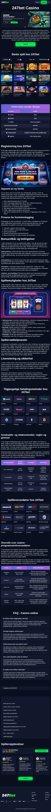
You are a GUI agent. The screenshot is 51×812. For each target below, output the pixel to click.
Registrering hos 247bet (9, 710)
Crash (30, 59)
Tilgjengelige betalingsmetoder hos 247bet (14, 726)
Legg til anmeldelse (41, 750)
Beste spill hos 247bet (9, 703)
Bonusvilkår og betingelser (10, 713)
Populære (5, 59)
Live (18, 59)
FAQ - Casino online (8, 733)
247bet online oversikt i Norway (11, 707)
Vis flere (26, 778)
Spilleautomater (43, 59)
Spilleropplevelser (8, 736)
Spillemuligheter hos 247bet (10, 716)
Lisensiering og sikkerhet (9, 723)
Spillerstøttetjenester (8, 720)
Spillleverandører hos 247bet (11, 730)
